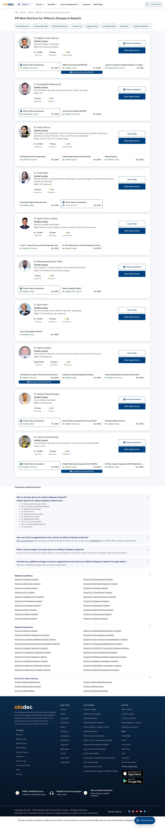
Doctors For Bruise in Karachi (26, 618)
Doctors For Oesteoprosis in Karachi (97, 614)
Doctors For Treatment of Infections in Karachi (33, 665)
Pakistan (23, 12)
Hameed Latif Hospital (92, 714)
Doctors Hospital (90, 709)
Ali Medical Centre (90, 731)
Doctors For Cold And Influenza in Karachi (99, 597)
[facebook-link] (129, 811)
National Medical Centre (92, 767)
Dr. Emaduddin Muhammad (47, 84)
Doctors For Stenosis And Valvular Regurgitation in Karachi (37, 644)
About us (19, 735)
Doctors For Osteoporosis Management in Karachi (102, 644)
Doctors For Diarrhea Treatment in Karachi (31, 648)
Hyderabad (65, 762)
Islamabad (65, 718)
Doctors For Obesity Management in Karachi (32, 635)
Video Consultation (141, 26)
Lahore (63, 714)
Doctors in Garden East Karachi (95, 691)
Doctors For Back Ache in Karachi (28, 584)
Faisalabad (65, 740)
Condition (38, 12)
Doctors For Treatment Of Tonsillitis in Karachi (32, 670)
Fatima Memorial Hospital (93, 723)
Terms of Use (21, 761)
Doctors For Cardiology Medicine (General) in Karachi (35, 639)
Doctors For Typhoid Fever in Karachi (97, 592)
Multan (63, 727)
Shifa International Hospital (93, 736)
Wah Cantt (65, 758)
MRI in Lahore (127, 709)
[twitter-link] (125, 811)
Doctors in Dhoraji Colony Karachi (28, 686)
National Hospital (90, 718)
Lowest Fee (76, 26)
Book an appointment (25, 541)
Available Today (109, 26)
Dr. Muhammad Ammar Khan (48, 261)
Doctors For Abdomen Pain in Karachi (29, 597)
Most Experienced (60, 26)
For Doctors (126, 745)
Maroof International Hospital (94, 749)
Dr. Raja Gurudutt (42, 348)
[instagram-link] (133, 811)
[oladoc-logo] (8, 4)
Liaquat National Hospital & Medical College (100, 771)
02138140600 (95, 541)
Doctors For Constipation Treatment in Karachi (33, 652)
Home (16, 12)
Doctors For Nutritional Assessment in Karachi (101, 670)
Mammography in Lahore (131, 723)
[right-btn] (150, 26)
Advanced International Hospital (95, 745)
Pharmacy (126, 749)
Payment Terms (22, 752)
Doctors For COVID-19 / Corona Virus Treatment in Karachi (106, 648)
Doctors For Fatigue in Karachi (26, 614)
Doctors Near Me (41, 26)
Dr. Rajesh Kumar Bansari (46, 38)
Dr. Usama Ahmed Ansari (46, 437)
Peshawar (64, 731)
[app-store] (132, 773)
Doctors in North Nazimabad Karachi (97, 682)
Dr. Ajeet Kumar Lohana (45, 218)
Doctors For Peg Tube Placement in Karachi (100, 652)
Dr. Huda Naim (41, 173)
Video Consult (133, 43)
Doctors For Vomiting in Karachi (95, 588)
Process (19, 774)
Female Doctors (22, 26)
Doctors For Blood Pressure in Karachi (98, 579)
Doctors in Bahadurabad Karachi (27, 682)
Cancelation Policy (23, 765)
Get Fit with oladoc (129, 762)
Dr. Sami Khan (40, 304)
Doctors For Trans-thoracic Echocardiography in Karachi (105, 639)
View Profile (132, 134)
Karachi (30, 12)
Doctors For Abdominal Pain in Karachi (98, 610)
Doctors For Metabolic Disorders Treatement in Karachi (104, 657)
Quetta (63, 753)
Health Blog (126, 736)
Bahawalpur (65, 749)
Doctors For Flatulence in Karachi (96, 601)
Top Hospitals (88, 705)
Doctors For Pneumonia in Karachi (96, 605)
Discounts (125, 26)
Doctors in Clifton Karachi (25, 691)
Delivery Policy (21, 743)
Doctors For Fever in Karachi (26, 610)
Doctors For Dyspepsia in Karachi (28, 605)
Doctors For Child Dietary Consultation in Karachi (102, 665)
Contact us (20, 757)
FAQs (18, 770)
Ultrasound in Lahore (130, 727)
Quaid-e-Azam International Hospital (97, 740)
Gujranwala (65, 736)
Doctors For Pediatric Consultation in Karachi (100, 661)
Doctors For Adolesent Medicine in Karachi (31, 661)
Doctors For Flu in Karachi (25, 592)
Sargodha (64, 745)
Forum (124, 740)
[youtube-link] (137, 811)
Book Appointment (132, 50)
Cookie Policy (131, 820)
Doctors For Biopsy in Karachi (26, 631)
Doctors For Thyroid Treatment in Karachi (31, 657)
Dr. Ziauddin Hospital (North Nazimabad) (99, 758)
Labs (123, 753)
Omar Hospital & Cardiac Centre (96, 727)
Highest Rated (92, 26)
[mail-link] (141, 811)
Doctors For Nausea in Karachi (26, 579)
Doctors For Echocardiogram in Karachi (98, 635)
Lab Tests (125, 758)
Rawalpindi (65, 723)
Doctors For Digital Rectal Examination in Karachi (102, 631)
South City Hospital (90, 753)
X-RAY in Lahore (128, 714)
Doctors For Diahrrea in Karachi (95, 618)
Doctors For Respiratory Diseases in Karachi (100, 584)
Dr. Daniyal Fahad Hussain (46, 394)
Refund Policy (21, 748)
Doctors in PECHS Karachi (93, 686)
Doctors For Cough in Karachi (26, 588)
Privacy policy (21, 739)
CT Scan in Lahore (129, 718)
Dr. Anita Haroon (42, 127)
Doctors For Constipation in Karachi (28, 601)
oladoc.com (51, 813)
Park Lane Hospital (90, 762)
